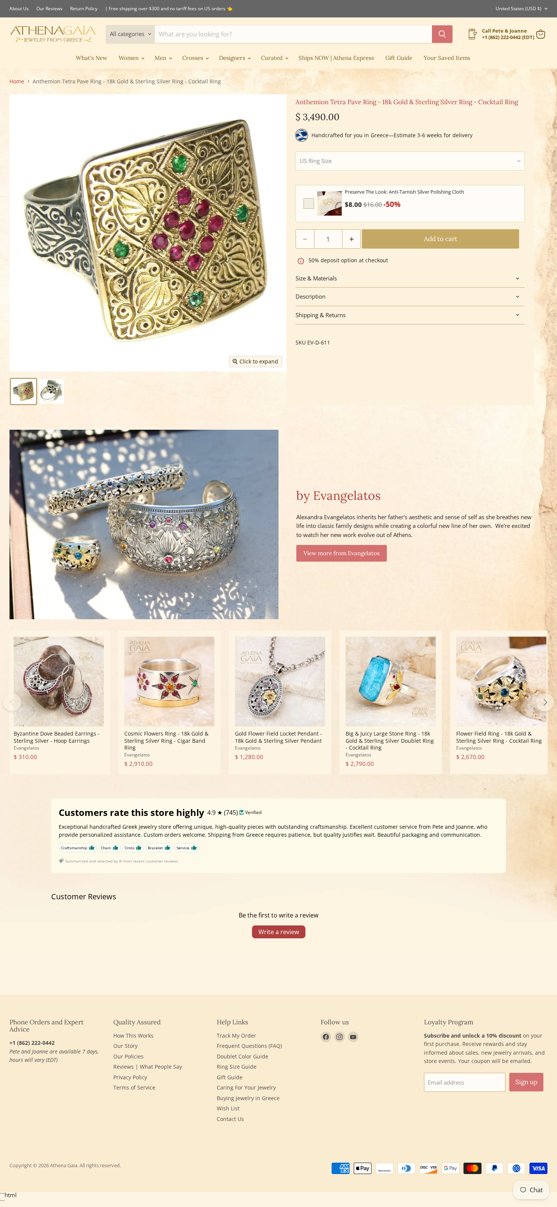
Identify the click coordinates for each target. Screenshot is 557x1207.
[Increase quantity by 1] (352, 239)
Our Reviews (49, 8)
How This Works (133, 1035)
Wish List (228, 1108)
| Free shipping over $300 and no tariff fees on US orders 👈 (168, 8)
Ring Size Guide (237, 1066)
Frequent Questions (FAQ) (249, 1045)
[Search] (442, 34)
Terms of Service (134, 1087)
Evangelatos (26, 748)
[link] (329, 203)
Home (16, 81)
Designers (233, 57)
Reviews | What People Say (147, 1066)
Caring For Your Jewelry (246, 1087)
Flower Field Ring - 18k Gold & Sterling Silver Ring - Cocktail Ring (499, 737)
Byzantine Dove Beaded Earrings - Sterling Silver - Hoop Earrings (57, 737)
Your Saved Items (447, 57)
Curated (272, 57)
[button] (23, 391)
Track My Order (236, 1035)
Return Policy (83, 8)
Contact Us (230, 1118)
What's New (91, 57)
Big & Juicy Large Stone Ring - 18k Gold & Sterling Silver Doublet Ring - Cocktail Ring (390, 740)
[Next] (545, 702)
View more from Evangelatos (342, 553)
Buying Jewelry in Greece (248, 1098)
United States (518, 8)
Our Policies (128, 1056)
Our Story (125, 1045)
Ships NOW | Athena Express (336, 57)
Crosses (193, 57)
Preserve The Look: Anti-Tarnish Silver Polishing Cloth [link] (404, 191)
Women (129, 57)
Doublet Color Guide (242, 1056)
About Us (19, 8)
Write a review (278, 932)
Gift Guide (398, 57)
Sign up (526, 1082)
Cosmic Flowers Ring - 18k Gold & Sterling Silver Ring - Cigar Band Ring (166, 740)
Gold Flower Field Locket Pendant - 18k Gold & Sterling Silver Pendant (278, 737)
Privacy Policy (130, 1077)
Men (161, 57)
